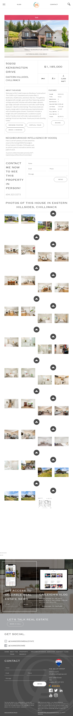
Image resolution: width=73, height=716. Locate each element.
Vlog (19, 4)
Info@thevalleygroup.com (58, 674)
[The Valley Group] (36, 4)
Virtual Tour (35, 125)
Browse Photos (16, 125)
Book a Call (15, 624)
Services (51, 652)
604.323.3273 (13, 194)
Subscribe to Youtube (52, 606)
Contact (54, 4)
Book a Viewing (15, 130)
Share (58, 123)
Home (6, 652)
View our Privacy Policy (10, 712)
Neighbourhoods (38, 652)
